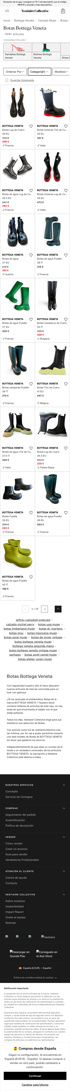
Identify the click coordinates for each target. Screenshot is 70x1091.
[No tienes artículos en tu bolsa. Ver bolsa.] (63, 11)
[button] (63, 11)
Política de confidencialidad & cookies (33, 977)
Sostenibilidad (14, 906)
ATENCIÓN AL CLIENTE (19, 871)
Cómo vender (14, 843)
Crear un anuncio (16, 849)
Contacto (11, 883)
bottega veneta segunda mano (33, 646)
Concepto (11, 791)
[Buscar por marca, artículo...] (7, 11)
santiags (15, 655)
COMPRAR (11, 808)
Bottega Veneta (24, 20)
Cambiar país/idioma (35, 1085)
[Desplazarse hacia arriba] (58, 609)
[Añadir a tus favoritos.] (31, 126)
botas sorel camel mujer (40, 655)
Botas (64, 20)
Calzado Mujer (47, 20)
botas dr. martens (51, 629)
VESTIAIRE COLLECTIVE (20, 894)
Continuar (35, 1076)
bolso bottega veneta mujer (33, 642)
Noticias (10, 923)
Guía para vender (16, 854)
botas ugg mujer (49, 624)
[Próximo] (44, 609)
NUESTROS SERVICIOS (19, 785)
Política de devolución (19, 825)
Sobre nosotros (15, 901)
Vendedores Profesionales (22, 860)
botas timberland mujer (19, 629)
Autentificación (15, 820)
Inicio (6, 20)
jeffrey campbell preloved (33, 620)
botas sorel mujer (15, 637)
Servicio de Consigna (19, 797)
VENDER (10, 837)
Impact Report (14, 912)
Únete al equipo (15, 917)
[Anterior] (25, 609)
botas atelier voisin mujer (35, 659)
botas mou (16, 633)
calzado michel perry (20, 624)
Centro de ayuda (16, 878)
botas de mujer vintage (46, 637)
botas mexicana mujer (42, 633)
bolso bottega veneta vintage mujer (33, 650)
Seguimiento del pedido (20, 815)
